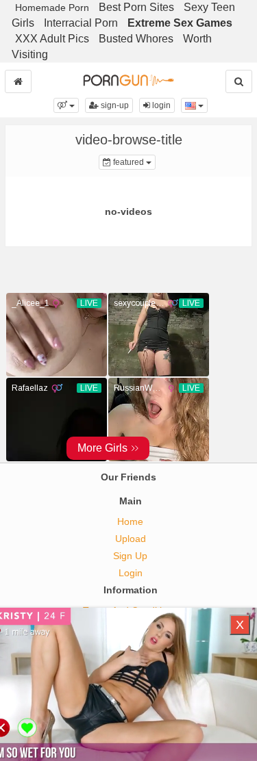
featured (133, 162)
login (160, 105)
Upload (130, 538)
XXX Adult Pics (52, 38)
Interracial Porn (81, 23)
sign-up (114, 105)
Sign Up (130, 555)
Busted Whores (136, 38)
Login (131, 572)
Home (130, 521)
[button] (66, 105)
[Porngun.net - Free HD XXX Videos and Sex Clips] (128, 79)
